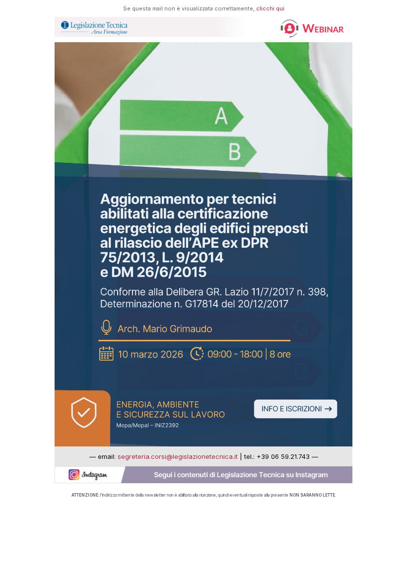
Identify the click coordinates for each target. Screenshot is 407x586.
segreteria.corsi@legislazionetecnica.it (178, 456)
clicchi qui (270, 8)
